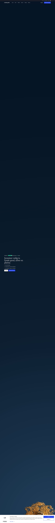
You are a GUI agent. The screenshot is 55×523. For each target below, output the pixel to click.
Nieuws (29, 2)
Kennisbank (46, 0)
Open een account (47, 2)
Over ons (43, 0)
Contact (49, 0)
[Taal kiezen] (50, 0)
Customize (48, 519)
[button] (13, 3)
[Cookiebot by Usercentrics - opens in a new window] (5, 521)
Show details (11, 521)
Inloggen (41, 2)
